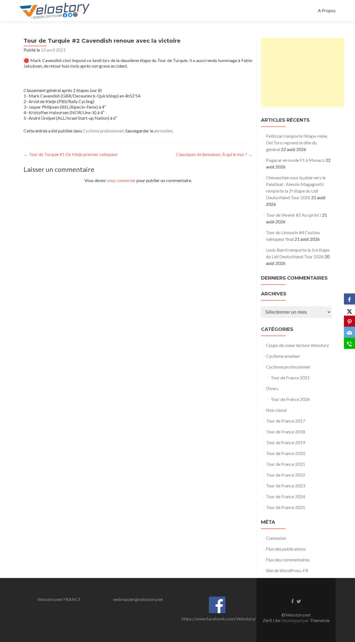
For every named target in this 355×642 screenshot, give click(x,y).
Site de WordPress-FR (287, 570)
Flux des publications (286, 548)
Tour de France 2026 (290, 399)
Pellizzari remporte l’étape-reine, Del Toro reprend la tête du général (297, 142)
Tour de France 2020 (285, 453)
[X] (349, 310)
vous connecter (121, 180)
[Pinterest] (349, 321)
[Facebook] (349, 299)
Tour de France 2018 (285, 431)
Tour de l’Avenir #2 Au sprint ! (293, 215)
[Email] (349, 332)
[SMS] (349, 343)
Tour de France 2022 (285, 474)
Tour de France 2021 (290, 377)
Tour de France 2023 (285, 485)
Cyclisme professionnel (103, 130)
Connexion (276, 538)
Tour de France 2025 (285, 507)
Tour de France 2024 (285, 496)
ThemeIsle (320, 620)
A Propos (327, 10)
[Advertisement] (302, 72)
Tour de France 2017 (285, 420)
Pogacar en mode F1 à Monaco (295, 160)
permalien (163, 130)
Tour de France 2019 (285, 442)
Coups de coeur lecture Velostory (297, 345)
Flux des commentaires (288, 559)
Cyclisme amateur (283, 356)
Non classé (276, 410)
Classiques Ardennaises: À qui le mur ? (214, 154)
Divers (272, 388)
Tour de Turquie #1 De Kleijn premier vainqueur (71, 154)
